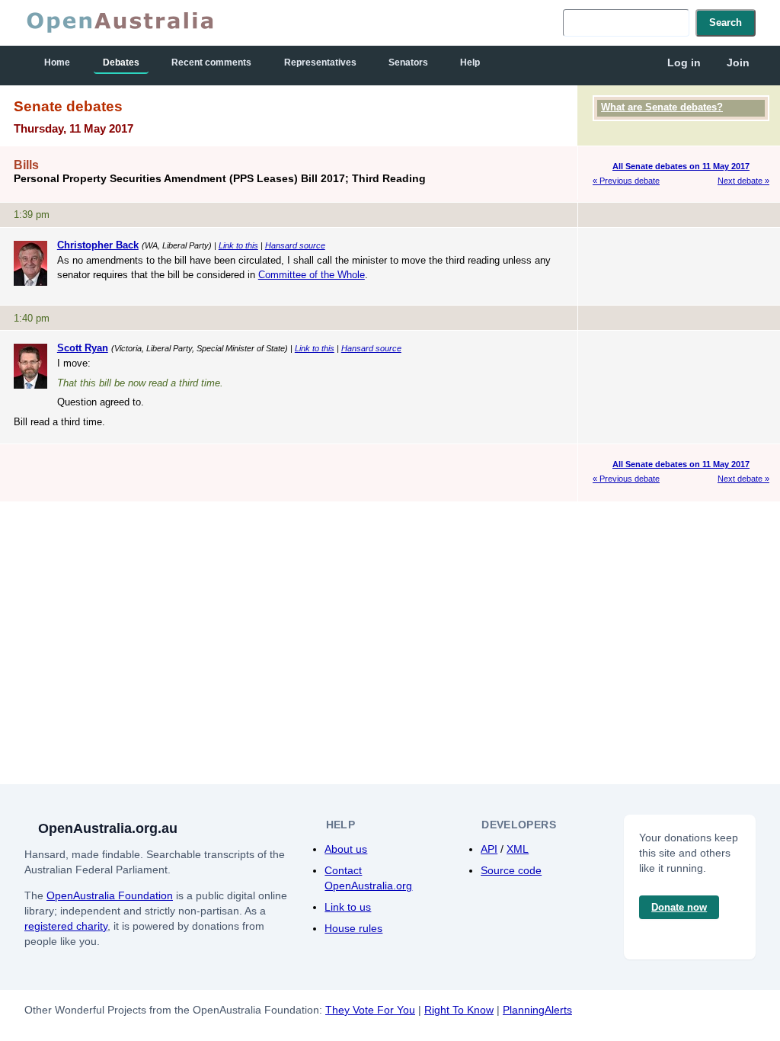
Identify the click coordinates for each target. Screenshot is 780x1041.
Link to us (347, 907)
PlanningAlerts (537, 1010)
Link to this (238, 245)
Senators (408, 62)
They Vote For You (370, 1010)
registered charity (65, 926)
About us (345, 849)
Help (470, 62)
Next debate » (743, 180)
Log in (684, 62)
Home (57, 62)
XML (518, 849)
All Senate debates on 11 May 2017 (681, 166)
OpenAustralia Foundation (109, 895)
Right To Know (459, 1010)
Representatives (320, 62)
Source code (511, 870)
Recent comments (211, 62)
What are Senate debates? (662, 107)
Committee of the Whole (311, 274)
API (489, 849)
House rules (353, 928)
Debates (121, 62)
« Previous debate (626, 180)
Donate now (679, 907)
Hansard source (295, 245)
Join (738, 62)
